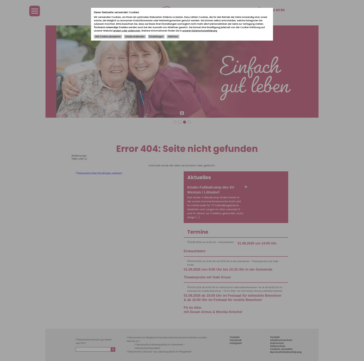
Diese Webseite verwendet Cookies (116, 12)
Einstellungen (156, 36)
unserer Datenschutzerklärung (199, 30)
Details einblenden (134, 36)
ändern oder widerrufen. (127, 30)
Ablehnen (173, 36)
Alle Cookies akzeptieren (108, 36)
